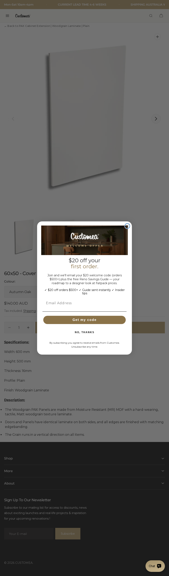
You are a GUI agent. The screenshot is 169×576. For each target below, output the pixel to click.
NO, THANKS (84, 332)
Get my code (85, 320)
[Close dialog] (127, 225)
